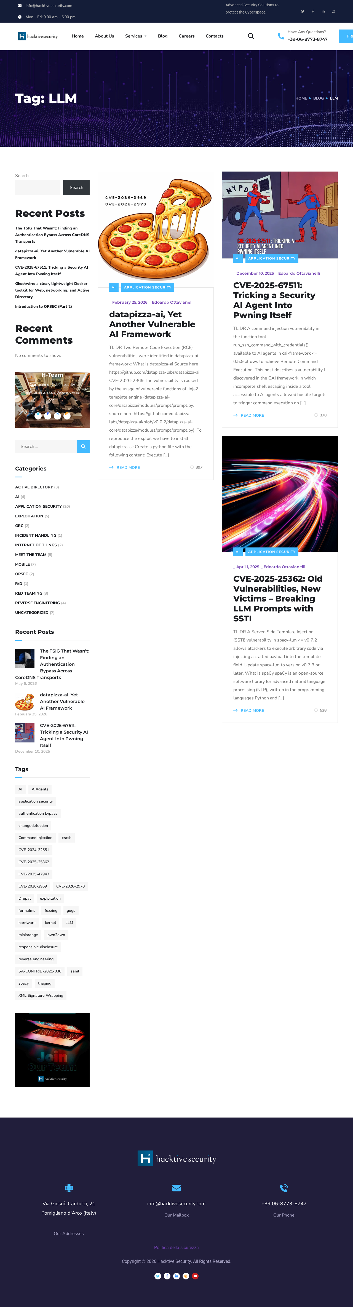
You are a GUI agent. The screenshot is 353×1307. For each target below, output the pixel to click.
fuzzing (51, 910)
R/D (18, 583)
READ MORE (128, 467)
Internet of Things (36, 545)
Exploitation (29, 516)
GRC (19, 525)
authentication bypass (37, 813)
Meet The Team (30, 554)
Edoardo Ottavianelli (173, 302)
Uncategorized (32, 612)
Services (133, 36)
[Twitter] (302, 11)
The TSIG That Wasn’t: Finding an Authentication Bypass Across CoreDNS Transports (52, 235)
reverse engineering (36, 959)
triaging (44, 983)
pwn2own (56, 934)
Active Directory (34, 487)
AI (114, 287)
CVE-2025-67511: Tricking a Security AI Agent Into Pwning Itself (274, 300)
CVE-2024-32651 (33, 849)
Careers (187, 36)
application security (35, 801)
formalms (26, 910)
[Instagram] (333, 11)
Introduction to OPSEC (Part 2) (43, 306)
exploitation (50, 898)
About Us (104, 36)
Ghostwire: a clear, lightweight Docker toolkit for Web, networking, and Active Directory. (52, 290)
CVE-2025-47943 (33, 874)
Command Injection (35, 837)
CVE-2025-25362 (33, 862)
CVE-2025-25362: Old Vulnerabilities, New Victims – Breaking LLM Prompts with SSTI (278, 599)
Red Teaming (28, 593)
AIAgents (40, 789)
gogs (71, 910)
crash (66, 837)
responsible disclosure (38, 947)
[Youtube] (195, 1276)
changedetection (33, 825)
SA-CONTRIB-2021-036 (39, 971)
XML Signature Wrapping (40, 995)
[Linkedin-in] (323, 11)
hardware (27, 922)
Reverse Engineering (37, 603)
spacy (23, 983)
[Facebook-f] (313, 11)
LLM (69, 922)
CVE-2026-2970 (70, 886)
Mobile (22, 564)
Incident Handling (35, 535)
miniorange (28, 934)
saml (75, 971)
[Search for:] (52, 446)
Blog (163, 36)
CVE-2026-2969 (32, 886)
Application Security (148, 287)
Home (78, 36)
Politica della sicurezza (176, 1247)
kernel (50, 922)
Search (22, 176)
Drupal (24, 898)
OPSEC (21, 574)
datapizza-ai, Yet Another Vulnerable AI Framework (152, 324)
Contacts (215, 36)
